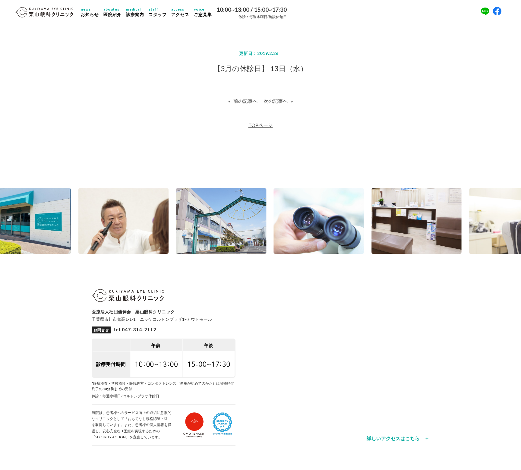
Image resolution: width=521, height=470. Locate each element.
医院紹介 (112, 12)
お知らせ (90, 12)
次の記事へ (276, 101)
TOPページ (260, 125)
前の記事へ (245, 101)
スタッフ (158, 12)
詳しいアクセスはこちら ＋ (398, 438)
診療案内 (135, 12)
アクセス (180, 12)
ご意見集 (203, 12)
